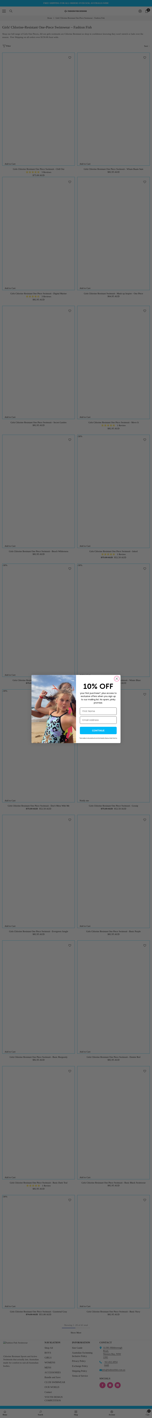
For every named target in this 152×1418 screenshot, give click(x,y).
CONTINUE (98, 730)
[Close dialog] (116, 678)
